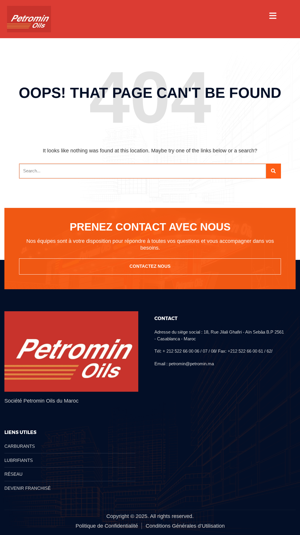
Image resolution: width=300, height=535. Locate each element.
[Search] (273, 171)
